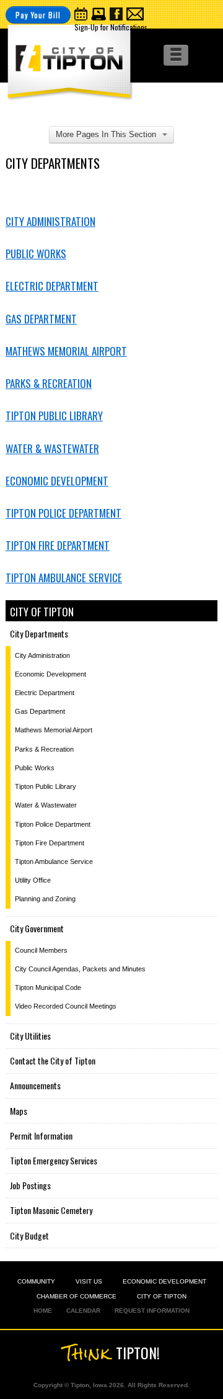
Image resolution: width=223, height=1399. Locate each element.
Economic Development (50, 674)
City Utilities (30, 1035)
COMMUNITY (36, 1281)
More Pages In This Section (106, 134)
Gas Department (41, 318)
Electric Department (52, 286)
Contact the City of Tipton (52, 1060)
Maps (18, 1110)
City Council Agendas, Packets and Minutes (80, 969)
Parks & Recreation (49, 383)
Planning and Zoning (45, 898)
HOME (42, 1310)
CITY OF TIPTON (161, 1296)
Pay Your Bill (38, 14)
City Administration (50, 221)
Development (78, 480)
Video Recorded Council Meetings (65, 1006)
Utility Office (33, 880)
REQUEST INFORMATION (152, 1310)
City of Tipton (42, 611)
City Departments (39, 633)
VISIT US (89, 1281)
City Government (37, 928)
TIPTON (22, 545)
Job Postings (30, 1185)
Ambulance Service (80, 577)
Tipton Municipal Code (48, 987)
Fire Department (74, 545)
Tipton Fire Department (49, 843)
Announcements (35, 1085)
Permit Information (41, 1135)
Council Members (41, 950)
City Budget (29, 1235)
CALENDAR (83, 1310)
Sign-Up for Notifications (110, 27)
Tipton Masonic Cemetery (51, 1210)
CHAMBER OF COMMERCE (76, 1296)
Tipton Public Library (54, 415)
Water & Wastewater (52, 448)
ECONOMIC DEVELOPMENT (164, 1281)
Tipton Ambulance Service (54, 861)
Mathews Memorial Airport (66, 351)
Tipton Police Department (63, 513)
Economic (27, 480)
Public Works (36, 253)
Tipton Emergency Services (53, 1160)
